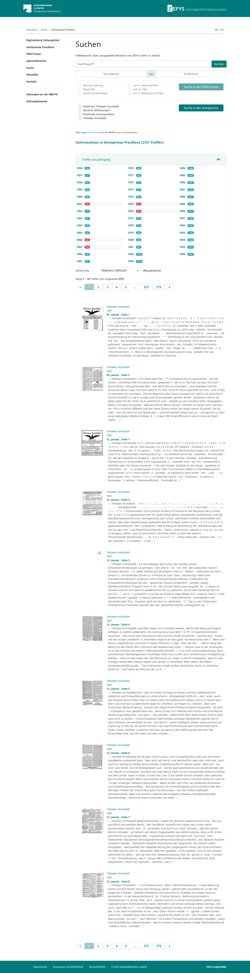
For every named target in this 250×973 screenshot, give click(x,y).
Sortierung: (82, 270)
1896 (182, 254)
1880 (131, 239)
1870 (131, 168)
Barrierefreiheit (97, 966)
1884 (182, 168)
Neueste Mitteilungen (96, 110)
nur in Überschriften (145, 85)
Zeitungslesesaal (36, 101)
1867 (80, 247)
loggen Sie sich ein (90, 132)
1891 (182, 218)
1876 (131, 211)
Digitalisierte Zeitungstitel (42, 40)
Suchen (219, 64)
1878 (131, 225)
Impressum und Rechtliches (68, 966)
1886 (182, 182)
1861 (80, 204)
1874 (131, 196)
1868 (80, 254)
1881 (131, 247)
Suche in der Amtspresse (201, 108)
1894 (182, 239)
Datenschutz (40, 966)
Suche (44, 29)
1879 (131, 232)
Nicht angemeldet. (216, 966)
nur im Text (140, 89)
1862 (80, 211)
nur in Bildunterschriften (148, 93)
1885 (182, 175)
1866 (80, 239)
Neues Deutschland (95, 93)
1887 (182, 189)
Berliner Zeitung (93, 85)
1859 (80, 189)
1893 (182, 232)
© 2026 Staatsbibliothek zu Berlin (129, 966)
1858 (80, 182)
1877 (131, 218)
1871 (131, 175)
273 (158, 287)
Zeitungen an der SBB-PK (42, 94)
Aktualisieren (152, 271)
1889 (182, 204)
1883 (131, 261)
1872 (131, 182)
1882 (131, 254)
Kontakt (31, 81)
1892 (182, 225)
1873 (131, 189)
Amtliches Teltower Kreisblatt (101, 106)
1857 (80, 175)
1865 (80, 232)
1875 (131, 204)
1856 (80, 168)
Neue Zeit (89, 89)
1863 (80, 218)
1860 (80, 196)
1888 (182, 196)
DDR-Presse (33, 54)
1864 (80, 225)
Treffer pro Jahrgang (96, 160)
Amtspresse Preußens (40, 47)
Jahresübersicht (36, 61)
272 (146, 287)
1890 (182, 211)
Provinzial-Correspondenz (99, 114)
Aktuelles (32, 74)
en (222, 29)
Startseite (31, 29)
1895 (182, 247)
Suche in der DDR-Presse (201, 87)
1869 (80, 261)
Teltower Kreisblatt (94, 118)
